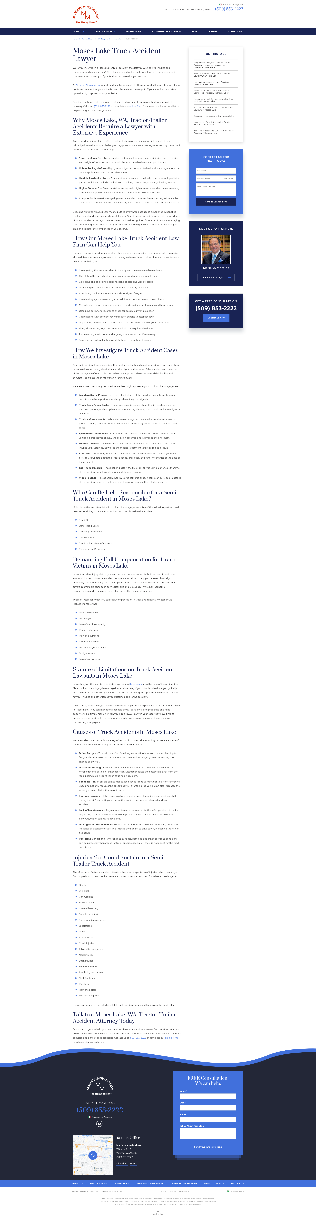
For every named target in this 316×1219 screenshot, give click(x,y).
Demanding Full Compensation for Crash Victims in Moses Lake (214, 100)
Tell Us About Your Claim (192, 1126)
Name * (183, 1091)
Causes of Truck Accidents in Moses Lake (214, 116)
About (78, 31)
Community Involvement (166, 31)
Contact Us (235, 31)
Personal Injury (88, 39)
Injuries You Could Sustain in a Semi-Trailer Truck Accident (212, 123)
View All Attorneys (213, 277)
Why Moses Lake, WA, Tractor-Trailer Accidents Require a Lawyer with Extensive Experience (212, 65)
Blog (195, 31)
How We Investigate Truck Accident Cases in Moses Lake (211, 83)
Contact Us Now (216, 318)
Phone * (184, 1114)
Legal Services (104, 31)
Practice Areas (98, 1183)
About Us (77, 1183)
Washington (103, 39)
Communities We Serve (184, 1183)
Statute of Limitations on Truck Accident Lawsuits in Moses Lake (214, 108)
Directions (122, 1163)
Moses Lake (116, 39)
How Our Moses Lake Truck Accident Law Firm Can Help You (212, 74)
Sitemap (164, 1191)
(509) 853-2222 (102, 106)
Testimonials (134, 31)
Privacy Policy (184, 1191)
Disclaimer (173, 1191)
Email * (183, 1103)
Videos (213, 31)
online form (135, 106)
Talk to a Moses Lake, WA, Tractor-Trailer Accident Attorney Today (214, 132)
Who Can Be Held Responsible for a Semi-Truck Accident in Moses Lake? (211, 91)
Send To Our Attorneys (216, 202)
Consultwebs (239, 1191)
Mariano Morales (216, 268)
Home (75, 39)
